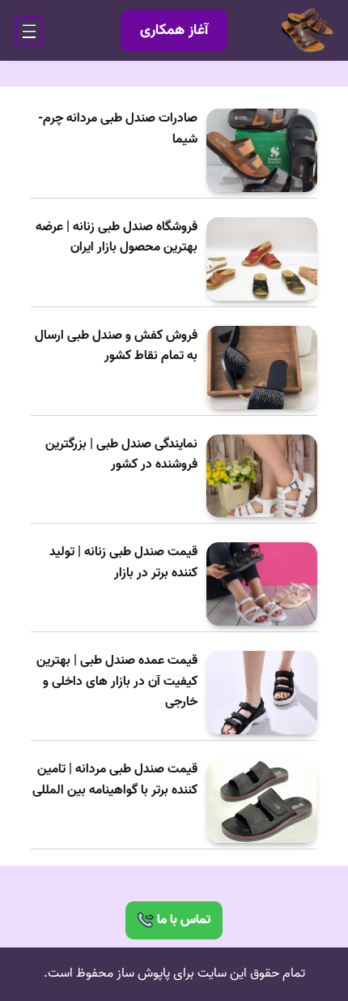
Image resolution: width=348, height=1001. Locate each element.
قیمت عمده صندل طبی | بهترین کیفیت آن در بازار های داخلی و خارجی (116, 681)
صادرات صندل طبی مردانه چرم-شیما (117, 129)
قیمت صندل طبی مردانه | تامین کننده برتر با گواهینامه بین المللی (114, 780)
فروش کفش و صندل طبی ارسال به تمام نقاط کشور (116, 346)
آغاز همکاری (174, 30)
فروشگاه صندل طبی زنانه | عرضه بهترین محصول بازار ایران (116, 238)
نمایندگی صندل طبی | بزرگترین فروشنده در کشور (121, 455)
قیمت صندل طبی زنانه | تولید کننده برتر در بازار (123, 563)
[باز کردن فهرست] (29, 30)
